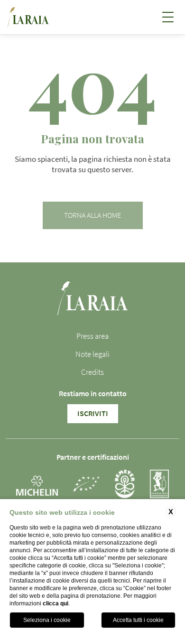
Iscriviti (92, 413)
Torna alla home (92, 215)
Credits (92, 372)
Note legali (92, 354)
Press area (92, 336)
